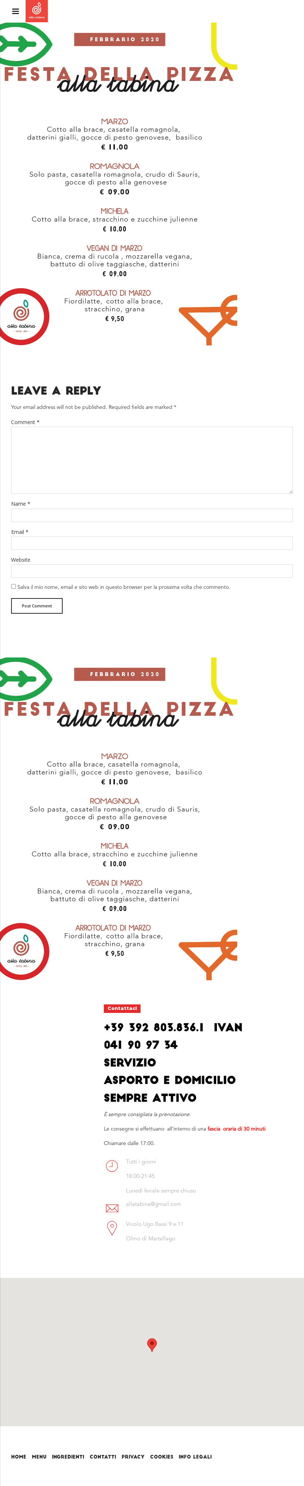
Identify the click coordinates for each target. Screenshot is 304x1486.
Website (20, 559)
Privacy (133, 1457)
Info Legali (195, 1457)
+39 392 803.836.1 (154, 1028)
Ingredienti (68, 1457)
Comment (25, 422)
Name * (20, 503)
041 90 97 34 (140, 1046)
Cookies (161, 1457)
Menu (39, 1457)
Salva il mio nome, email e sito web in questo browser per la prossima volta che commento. (123, 587)
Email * (20, 531)
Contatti (103, 1457)
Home (18, 1457)
